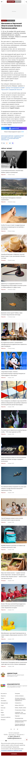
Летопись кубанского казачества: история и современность (20, 699)
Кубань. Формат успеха (20, 707)
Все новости (4, 693)
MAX (22, 131)
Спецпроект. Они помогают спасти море (20, 713)
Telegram (17, 729)
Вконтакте (11, 729)
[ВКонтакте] (4, 143)
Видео (2, 712)
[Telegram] (10, 143)
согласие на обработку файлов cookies (11, 750)
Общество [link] (3, 174)
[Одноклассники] (7, 143)
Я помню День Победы (20, 710)
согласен (14, 754)
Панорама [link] (3, 260)
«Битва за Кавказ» (19, 695)
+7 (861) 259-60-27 (14, 736)
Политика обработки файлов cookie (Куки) (20, 725)
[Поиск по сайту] (26, 1)
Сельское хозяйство (5, 717)
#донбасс (4, 138)
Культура (3, 707)
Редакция (17, 716)
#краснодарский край (7, 135)
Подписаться (15, 128)
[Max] (13, 143)
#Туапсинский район (13, 138)
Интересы (3, 719)
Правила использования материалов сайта (21, 721)
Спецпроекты (18, 703)
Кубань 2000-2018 (19, 705)
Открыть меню (1, 1)
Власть (2, 698)
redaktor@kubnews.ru (14, 738)
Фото (2, 710)
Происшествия (4, 703)
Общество (4, 20)
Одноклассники (14, 729)
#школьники (17, 137)
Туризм (2, 714)
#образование (5, 139)
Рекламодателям (19, 718)
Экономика (3, 700)
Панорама (17, 693)
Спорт (2, 705)
